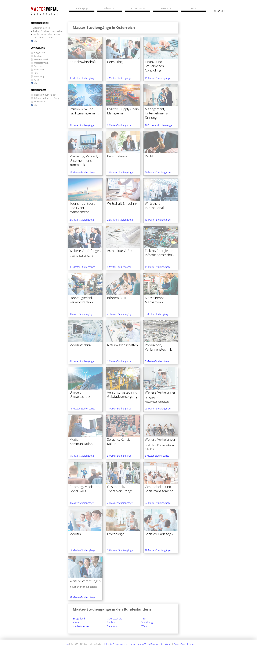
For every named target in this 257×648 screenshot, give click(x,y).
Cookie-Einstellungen (183, 644)
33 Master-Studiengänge (82, 78)
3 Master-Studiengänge (81, 314)
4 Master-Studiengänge (81, 361)
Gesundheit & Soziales (43, 37)
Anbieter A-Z (110, 8)
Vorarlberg (39, 76)
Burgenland (39, 52)
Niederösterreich (42, 59)
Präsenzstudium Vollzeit (45, 95)
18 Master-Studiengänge (120, 172)
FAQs (193, 8)
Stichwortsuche (138, 8)
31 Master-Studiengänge (82, 597)
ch (215, 11)
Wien (36, 80)
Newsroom (166, 8)
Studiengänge (82, 8)
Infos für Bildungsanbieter (116, 644)
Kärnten (37, 56)
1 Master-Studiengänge (119, 361)
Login (66, 644)
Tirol (36, 73)
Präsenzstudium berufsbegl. (47, 98)
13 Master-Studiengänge (158, 219)
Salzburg (38, 66)
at (219, 11)
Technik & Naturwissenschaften (47, 31)
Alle (35, 41)
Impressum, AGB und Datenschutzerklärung (151, 644)
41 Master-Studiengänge (120, 314)
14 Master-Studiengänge (82, 550)
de (223, 11)
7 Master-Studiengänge (119, 78)
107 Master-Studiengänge (158, 125)
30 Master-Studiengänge (120, 550)
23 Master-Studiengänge (158, 408)
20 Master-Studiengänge (158, 172)
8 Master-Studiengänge (119, 267)
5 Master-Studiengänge (81, 455)
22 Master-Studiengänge (82, 172)
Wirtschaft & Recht (41, 28)
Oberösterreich (41, 63)
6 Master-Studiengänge (81, 125)
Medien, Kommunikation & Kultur (48, 34)
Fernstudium (40, 101)
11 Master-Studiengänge (158, 78)
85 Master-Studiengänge (82, 267)
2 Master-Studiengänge (81, 219)
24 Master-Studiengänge (120, 503)
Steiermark (39, 69)
